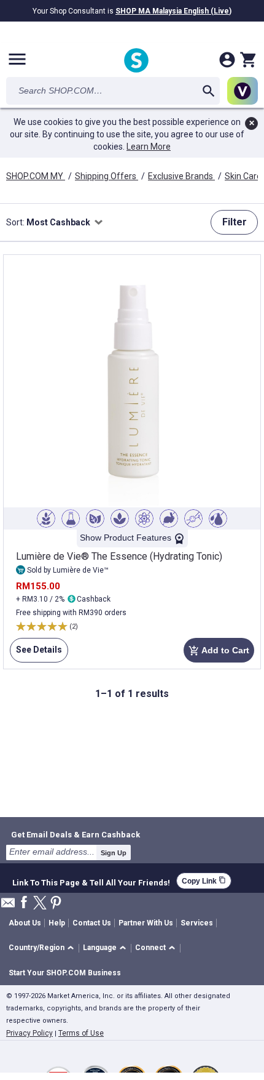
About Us (25, 923)
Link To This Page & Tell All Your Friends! (91, 881)
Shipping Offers (106, 176)
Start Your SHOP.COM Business (65, 973)
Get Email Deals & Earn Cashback (75, 834)
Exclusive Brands (181, 176)
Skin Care (244, 176)
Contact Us (91, 923)
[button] (43, 948)
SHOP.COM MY (35, 176)
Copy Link (204, 880)
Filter (234, 222)
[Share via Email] (8, 906)
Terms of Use (81, 1033)
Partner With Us (145, 923)
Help (57, 923)
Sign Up (113, 852)
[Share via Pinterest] (56, 903)
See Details (36, 654)
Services (197, 923)
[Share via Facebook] (24, 903)
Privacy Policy (29, 1033)
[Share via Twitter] (40, 903)
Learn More (148, 146)
